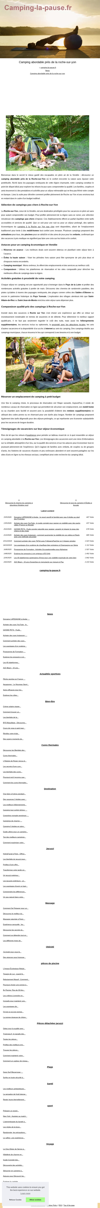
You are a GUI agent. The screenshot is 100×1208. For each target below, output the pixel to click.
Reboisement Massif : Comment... (16, 979)
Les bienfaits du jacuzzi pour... (14, 859)
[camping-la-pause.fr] (50, 29)
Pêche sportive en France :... (14, 679)
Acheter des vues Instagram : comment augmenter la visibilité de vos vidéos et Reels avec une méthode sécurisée (47, 536)
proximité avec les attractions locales (68, 325)
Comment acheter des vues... (14, 641)
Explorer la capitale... (11, 1182)
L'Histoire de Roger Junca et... (14, 761)
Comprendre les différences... (14, 892)
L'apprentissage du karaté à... (14, 1122)
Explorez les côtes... (11, 695)
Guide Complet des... (11, 1160)
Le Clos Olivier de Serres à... (14, 1149)
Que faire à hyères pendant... (14, 794)
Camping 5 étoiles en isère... (14, 826)
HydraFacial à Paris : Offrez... (14, 854)
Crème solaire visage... (12, 706)
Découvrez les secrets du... (13, 930)
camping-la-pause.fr (48, 67)
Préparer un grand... (11, 1111)
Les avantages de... (10, 1006)
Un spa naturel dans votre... (14, 897)
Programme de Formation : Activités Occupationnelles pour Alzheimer (41, 549)
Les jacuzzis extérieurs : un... (14, 881)
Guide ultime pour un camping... (15, 832)
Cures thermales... (10, 756)
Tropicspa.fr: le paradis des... (14, 1034)
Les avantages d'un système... (15, 646)
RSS (60, 1205)
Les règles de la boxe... (12, 1127)
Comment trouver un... (11, 712)
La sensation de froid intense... (15, 1094)
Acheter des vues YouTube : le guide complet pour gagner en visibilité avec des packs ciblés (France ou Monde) (47, 524)
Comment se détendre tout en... (15, 935)
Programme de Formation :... (14, 652)
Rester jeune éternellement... (14, 1100)
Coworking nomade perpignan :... (16, 816)
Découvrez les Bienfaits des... (14, 750)
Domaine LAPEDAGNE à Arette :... (16, 619)
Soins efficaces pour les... (13, 690)
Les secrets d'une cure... (12, 766)
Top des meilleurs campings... (14, 837)
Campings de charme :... (12, 821)
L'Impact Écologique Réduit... (14, 969)
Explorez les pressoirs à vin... (14, 657)
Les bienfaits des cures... (12, 772)
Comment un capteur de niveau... (16, 1061)
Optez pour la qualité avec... (14, 1028)
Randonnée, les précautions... (14, 1132)
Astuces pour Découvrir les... (14, 1176)
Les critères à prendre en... (13, 996)
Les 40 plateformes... (11, 662)
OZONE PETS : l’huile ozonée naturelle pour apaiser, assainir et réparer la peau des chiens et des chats (46, 530)
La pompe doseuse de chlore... (15, 1017)
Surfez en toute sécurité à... (13, 1077)
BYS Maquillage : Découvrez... (14, 723)
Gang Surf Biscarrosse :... (13, 1072)
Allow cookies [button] (35, 1200)
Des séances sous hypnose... (14, 957)
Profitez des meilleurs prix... (13, 1045)
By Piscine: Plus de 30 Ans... (14, 990)
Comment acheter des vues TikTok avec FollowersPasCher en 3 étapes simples (44, 541)
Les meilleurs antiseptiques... (14, 1089)
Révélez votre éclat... (11, 733)
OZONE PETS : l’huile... (12, 630)
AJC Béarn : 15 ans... (11, 668)
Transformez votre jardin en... (14, 870)
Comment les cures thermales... (15, 783)
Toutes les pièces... (10, 1039)
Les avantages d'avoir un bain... (15, 886)
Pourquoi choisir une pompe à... (15, 985)
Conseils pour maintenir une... (14, 1001)
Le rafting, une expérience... (14, 1138)
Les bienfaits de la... (11, 717)
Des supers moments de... (13, 739)
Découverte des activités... (13, 1165)
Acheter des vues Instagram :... (15, 635)
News (47, 71)
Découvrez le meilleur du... (13, 914)
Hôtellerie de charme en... (13, 1154)
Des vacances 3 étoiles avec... (14, 799)
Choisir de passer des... (12, 1198)
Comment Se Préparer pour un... (15, 908)
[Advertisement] (47, 93)
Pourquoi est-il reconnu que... (14, 777)
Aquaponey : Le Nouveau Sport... (16, 684)
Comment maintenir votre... (13, 1056)
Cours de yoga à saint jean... (14, 728)
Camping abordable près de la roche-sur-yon (47, 73)
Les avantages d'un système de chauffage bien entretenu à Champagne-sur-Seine (46, 545)
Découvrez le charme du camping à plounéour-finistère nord (19, 504)
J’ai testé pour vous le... (12, 952)
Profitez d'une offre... (11, 865)
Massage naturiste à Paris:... (14, 919)
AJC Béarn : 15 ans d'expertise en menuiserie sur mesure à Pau (39, 562)
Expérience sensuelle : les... (14, 924)
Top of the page (69, 1205)
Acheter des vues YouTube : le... (15, 625)
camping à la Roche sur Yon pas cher (35, 227)
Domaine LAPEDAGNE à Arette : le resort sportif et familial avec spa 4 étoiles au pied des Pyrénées (47, 518)
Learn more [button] (25, 1193)
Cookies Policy (52, 1205)
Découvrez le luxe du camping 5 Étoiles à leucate (76, 504)
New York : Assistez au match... (15, 1116)
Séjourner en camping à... (13, 1171)
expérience (31, 435)
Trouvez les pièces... (11, 1050)
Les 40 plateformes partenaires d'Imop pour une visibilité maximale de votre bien (45, 558)
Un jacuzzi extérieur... (11, 875)
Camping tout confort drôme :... (15, 810)
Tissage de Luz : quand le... (13, 974)
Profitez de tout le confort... (13, 1192)
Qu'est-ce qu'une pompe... (13, 1012)
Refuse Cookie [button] (15, 1200)
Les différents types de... (12, 941)
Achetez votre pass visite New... (15, 1187)
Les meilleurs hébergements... (14, 805)
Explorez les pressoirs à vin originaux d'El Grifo (32, 553)
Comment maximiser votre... (14, 843)
